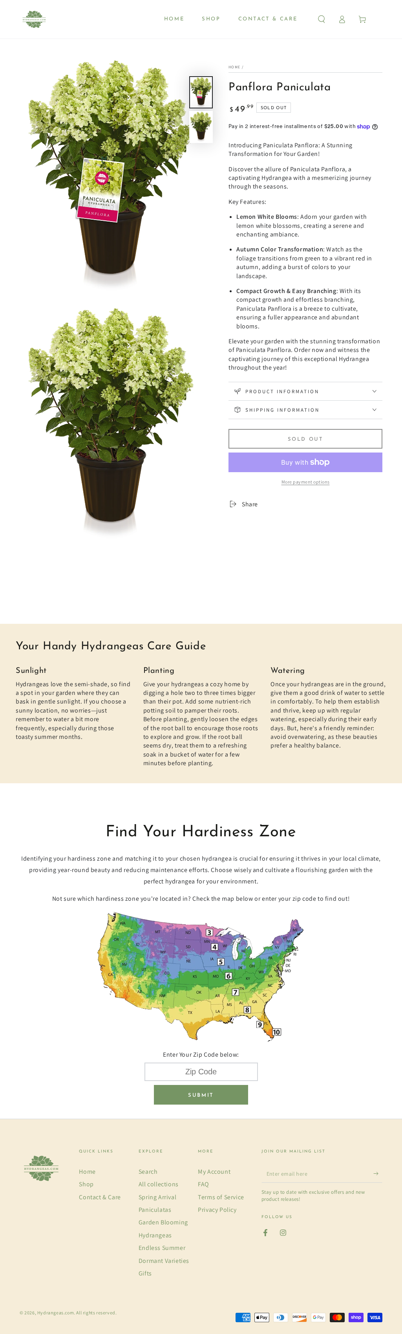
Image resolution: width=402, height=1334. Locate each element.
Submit (201, 1095)
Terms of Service (221, 1197)
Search (148, 1171)
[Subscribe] (377, 1173)
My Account (214, 1171)
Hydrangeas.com (55, 1313)
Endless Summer (162, 1248)
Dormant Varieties (164, 1261)
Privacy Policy (217, 1210)
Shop (86, 1184)
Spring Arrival (157, 1197)
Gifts (145, 1273)
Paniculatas (155, 1210)
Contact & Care (100, 1197)
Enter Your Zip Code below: (201, 1054)
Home (234, 67)
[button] (321, 19)
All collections (159, 1184)
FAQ (203, 1184)
